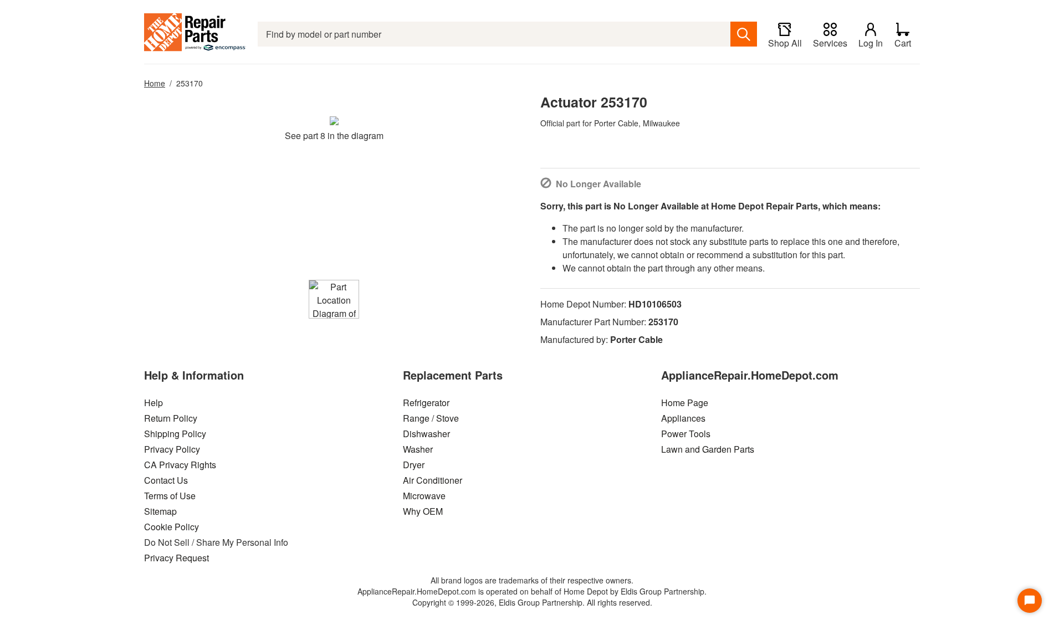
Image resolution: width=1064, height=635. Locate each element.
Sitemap (160, 511)
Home (154, 83)
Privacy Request (176, 557)
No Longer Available (598, 183)
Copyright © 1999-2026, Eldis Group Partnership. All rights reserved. (532, 602)
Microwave (424, 495)
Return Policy (170, 418)
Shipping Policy (175, 433)
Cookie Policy (171, 526)
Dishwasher (426, 433)
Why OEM (423, 511)
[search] (743, 34)
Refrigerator (426, 402)
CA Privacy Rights (180, 464)
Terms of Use (170, 495)
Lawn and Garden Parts (707, 449)
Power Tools (685, 433)
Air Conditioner (432, 480)
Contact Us (166, 480)
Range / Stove (431, 418)
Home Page (684, 402)
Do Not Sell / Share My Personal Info (216, 542)
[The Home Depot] (195, 34)
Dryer (413, 464)
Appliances (683, 418)
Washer (418, 449)
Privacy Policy (172, 449)
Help (153, 402)
